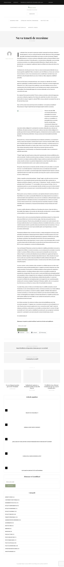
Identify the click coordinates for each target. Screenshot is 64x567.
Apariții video (33, 27)
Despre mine (14, 20)
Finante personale (10, 517)
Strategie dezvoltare (11, 548)
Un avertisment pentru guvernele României (12, 385)
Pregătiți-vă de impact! (32, 412)
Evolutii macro (9, 514)
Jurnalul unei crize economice (32, 427)
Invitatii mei (8, 525)
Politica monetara (10, 545)
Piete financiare (9, 540)
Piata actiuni (8, 534)
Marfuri (7, 528)
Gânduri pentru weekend (29, 20)
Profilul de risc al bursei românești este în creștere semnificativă (51, 386)
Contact (15, 2)
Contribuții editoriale (18, 27)
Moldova (7, 531)
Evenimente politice (10, 502)
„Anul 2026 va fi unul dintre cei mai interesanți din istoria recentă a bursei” (32, 441)
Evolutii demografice (11, 505)
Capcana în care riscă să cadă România (32, 470)
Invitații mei (45, 20)
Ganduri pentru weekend (11, 520)
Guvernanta (8, 522)
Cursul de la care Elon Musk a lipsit (32, 456)
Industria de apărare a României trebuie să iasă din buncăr (32, 386)
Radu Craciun (9, 58)
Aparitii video (9, 497)
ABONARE (32, 13)
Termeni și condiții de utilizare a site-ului (32, 2)
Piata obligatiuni (9, 537)
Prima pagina (7, 2)
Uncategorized (9, 551)
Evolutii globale (9, 511)
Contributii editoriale (11, 499)
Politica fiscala (9, 542)
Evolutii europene (10, 508)
